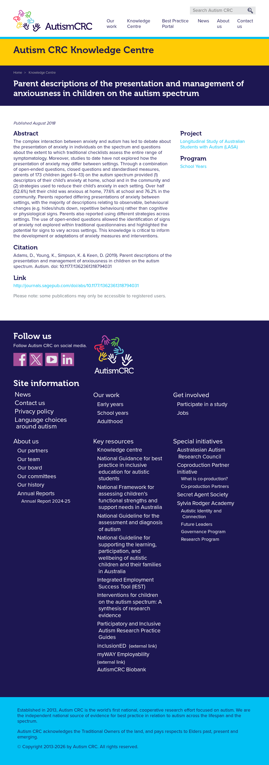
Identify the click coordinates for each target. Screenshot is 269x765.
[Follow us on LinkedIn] (68, 360)
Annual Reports (36, 493)
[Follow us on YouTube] (53, 360)
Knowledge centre (119, 450)
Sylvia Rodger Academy (205, 503)
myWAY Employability (123, 654)
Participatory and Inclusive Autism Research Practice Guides (129, 630)
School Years (193, 166)
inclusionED (111, 646)
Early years (110, 404)
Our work (112, 24)
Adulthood (110, 421)
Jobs (183, 413)
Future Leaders (196, 524)
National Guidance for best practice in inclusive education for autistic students (129, 469)
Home (17, 72)
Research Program (200, 539)
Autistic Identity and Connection (201, 514)
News (203, 21)
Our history (30, 485)
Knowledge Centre (138, 24)
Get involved (191, 395)
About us (223, 24)
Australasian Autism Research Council (201, 453)
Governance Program (203, 531)
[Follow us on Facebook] (21, 360)
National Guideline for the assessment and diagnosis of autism (130, 522)
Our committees (36, 476)
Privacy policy (34, 411)
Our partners (32, 450)
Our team (28, 459)
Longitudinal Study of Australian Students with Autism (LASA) (212, 144)
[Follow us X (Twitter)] (37, 360)
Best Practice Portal (175, 24)
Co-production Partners (205, 486)
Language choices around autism (41, 423)
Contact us (245, 24)
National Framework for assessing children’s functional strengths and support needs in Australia (129, 497)
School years (112, 413)
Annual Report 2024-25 (45, 501)
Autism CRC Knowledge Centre (83, 50)
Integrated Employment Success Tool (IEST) (125, 583)
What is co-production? (204, 479)
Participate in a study (202, 404)
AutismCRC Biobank (121, 669)
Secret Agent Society (202, 494)
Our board (29, 468)
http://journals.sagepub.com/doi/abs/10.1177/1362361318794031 (76, 285)
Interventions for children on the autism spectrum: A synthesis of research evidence (129, 605)
